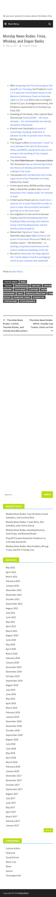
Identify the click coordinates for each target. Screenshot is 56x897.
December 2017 (14, 775)
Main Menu (13, 23)
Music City (11, 861)
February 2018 (13, 766)
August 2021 (12, 608)
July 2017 (10, 798)
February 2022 (13, 581)
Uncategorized (13, 875)
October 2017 (13, 784)
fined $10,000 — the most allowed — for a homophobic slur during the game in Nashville (30, 121)
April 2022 (11, 572)
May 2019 (10, 698)
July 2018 (10, 743)
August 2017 (12, 793)
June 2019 (11, 694)
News (23, 282)
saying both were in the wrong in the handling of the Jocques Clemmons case (31, 153)
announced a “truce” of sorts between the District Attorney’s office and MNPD (31, 146)
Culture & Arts (13, 848)
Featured (10, 852)
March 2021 (11, 630)
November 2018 (14, 725)
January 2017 (12, 825)
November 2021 (14, 594)
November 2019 (14, 671)
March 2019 (11, 707)
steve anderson (27, 301)
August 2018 (12, 739)
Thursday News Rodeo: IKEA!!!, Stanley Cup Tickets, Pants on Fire (41, 324)
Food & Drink (12, 857)
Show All (48, 830)
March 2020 (11, 653)
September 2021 (14, 603)
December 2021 (14, 590)
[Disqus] (28, 376)
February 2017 (13, 820)
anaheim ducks (21, 286)
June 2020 (11, 639)
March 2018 (11, 762)
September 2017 (14, 789)
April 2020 (11, 648)
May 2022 (10, 567)
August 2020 (12, 635)
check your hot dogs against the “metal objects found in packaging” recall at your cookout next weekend (30, 257)
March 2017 (11, 816)
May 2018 (10, 753)
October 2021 (13, 599)
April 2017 (11, 811)
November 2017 (14, 780)
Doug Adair (20, 289)
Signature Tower (30, 232)
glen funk (33, 289)
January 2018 (12, 771)
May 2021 (10, 621)
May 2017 (10, 807)
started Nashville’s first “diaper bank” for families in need (31, 193)
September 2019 (14, 680)
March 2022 (11, 576)
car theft (36, 286)
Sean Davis (17, 271)
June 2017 (11, 802)
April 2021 (11, 626)
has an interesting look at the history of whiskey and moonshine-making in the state (31, 168)
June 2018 (11, 748)
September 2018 (14, 735)
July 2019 (10, 689)
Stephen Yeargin (30, 45)
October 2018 (13, 730)
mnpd (20, 293)
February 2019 (13, 712)
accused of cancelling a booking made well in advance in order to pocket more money (30, 132)
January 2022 (12, 585)
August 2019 (12, 685)
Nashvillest (24, 893)
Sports (9, 870)
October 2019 (13, 676)
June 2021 (11, 617)
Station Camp (10, 301)
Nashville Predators (35, 293)
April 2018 (11, 757)
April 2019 (11, 703)
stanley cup (38, 297)
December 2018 (14, 721)
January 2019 (12, 716)
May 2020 (10, 644)
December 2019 (14, 667)
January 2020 (12, 662)
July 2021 (10, 612)
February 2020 (13, 658)
